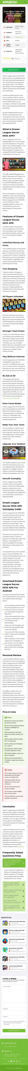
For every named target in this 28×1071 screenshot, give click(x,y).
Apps (10, 1046)
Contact (18, 1054)
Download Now (14, 70)
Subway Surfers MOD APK (11, 398)
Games (17, 37)
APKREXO (20, 846)
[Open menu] (24, 2)
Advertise (12, 1054)
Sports (21, 37)
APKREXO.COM (18, 1068)
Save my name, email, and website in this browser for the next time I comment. (14, 1023)
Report (15, 1056)
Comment (7, 986)
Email (5, 1016)
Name (5, 1009)
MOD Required (8, 1056)
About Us (6, 1054)
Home (6, 1046)
